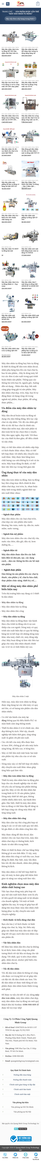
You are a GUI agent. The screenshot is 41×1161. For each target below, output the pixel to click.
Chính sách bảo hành (22, 1089)
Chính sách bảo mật (22, 1094)
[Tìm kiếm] (8, 4)
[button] (3, 4)
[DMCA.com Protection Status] (20, 1128)
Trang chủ (7, 11)
